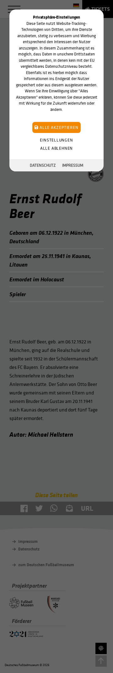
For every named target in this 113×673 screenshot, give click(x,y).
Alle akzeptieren (58, 127)
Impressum (72, 165)
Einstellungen (56, 140)
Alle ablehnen (56, 148)
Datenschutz (43, 165)
